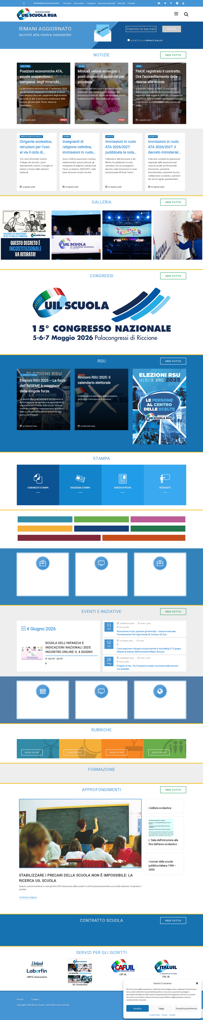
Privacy (164, 1015)
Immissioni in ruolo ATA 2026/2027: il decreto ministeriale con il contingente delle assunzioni (164, 147)
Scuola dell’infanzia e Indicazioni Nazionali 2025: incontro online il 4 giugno (69, 647)
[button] (197, 983)
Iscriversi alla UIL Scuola (46, 3)
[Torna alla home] (24, 3)
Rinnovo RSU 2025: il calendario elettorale (94, 380)
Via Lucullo (123, 627)
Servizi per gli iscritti (106, 3)
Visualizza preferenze (186, 1008)
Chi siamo (67, 3)
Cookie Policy (155, 1015)
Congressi (91, 3)
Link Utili (121, 3)
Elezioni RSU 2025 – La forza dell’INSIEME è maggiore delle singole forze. (43, 385)
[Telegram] (165, 3)
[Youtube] (183, 3)
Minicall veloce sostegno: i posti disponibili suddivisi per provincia (101, 76)
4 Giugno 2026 (41, 628)
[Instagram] (177, 3)
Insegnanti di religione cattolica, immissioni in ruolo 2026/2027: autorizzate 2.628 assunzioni (78, 147)
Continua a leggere (28, 897)
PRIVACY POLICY (154, 41)
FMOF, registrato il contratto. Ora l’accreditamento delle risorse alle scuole (158, 76)
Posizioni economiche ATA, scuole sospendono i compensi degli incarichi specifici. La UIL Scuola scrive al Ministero (43, 77)
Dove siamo (79, 3)
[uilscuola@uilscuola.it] (159, 3)
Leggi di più (32, 752)
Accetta (137, 1008)
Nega (161, 1008)
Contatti (172, 1015)
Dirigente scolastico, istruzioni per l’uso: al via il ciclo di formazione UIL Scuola (36, 147)
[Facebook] (171, 3)
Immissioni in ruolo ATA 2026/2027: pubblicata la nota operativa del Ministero (120, 147)
